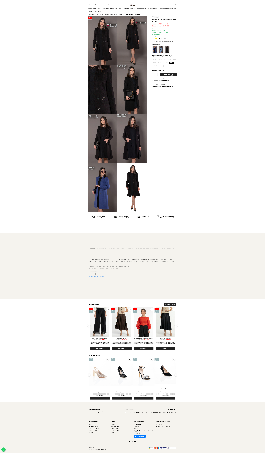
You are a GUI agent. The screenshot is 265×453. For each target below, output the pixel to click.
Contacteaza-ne (140, 436)
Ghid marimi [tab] (112, 248)
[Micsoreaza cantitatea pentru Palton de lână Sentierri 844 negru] (153, 74)
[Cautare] (108, 5)
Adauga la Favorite (159, 84)
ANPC (112, 432)
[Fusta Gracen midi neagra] (165, 322)
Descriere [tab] (92, 248)
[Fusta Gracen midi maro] (122, 322)
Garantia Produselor (116, 428)
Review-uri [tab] (170, 248)
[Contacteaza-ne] (173, 5)
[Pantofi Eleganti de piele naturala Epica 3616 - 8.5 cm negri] (122, 372)
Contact (91, 432)
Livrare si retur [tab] (140, 248)
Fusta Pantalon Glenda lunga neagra (99, 338)
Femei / (121, 14)
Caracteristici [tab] (101, 248)
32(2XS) (155, 59)
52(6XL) (160, 66)
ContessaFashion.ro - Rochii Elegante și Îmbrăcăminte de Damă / (104, 14)
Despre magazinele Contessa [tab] (155, 248)
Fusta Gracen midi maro (121, 338)
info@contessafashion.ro (163, 426)
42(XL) (154, 62)
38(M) (169, 59)
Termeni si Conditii (93, 426)
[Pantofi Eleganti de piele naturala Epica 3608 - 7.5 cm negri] (165, 372)
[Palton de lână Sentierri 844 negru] (102, 40)
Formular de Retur (115, 430)
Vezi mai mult (92, 274)
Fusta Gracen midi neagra (165, 338)
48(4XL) (171, 62)
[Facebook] (130, 441)
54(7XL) (166, 66)
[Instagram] (135, 441)
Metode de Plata (115, 424)
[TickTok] (132, 441)
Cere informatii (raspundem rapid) (163, 86)
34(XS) (160, 59)
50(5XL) (155, 66)
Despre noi (91, 424)
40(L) (174, 59)
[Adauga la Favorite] (107, 309)
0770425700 (160, 424)
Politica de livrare (93, 430)
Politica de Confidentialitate (169, 412)
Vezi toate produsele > (170, 304)
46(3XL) (166, 62)
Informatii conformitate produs (96, 276)
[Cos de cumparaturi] (175, 5)
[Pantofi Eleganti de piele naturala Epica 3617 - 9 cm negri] (144, 372)
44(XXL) (160, 62)
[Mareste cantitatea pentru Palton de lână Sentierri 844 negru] (158, 74)
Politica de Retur (115, 426)
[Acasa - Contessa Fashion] (132, 4)
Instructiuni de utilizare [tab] (125, 248)
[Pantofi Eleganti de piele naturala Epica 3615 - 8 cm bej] (100, 372)
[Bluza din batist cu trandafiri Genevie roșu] (144, 322)
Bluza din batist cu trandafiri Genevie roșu (143, 338)
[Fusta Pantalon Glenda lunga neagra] (100, 322)
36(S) (165, 59)
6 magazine (146, 259)
